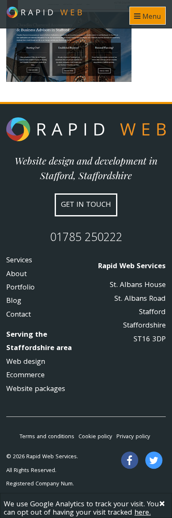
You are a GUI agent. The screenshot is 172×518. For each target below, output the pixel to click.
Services (19, 261)
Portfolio (20, 288)
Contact (18, 315)
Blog (13, 301)
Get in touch (86, 205)
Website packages (35, 389)
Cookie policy (95, 437)
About (16, 275)
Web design (25, 362)
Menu (150, 17)
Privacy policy (133, 437)
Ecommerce (25, 376)
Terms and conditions (47, 437)
